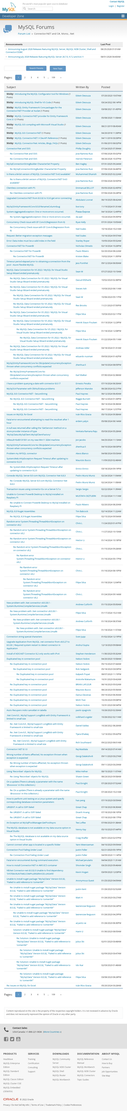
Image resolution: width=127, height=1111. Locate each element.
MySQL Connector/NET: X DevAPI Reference (36, 138)
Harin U (79, 931)
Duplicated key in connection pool (23, 658)
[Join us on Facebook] (6, 1040)
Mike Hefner (82, 771)
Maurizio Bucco (83, 460)
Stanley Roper (82, 240)
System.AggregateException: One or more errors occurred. (35, 211)
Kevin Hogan (82, 872)
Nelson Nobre (82, 658)
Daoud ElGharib (83, 280)
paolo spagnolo (83, 710)
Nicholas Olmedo (84, 246)
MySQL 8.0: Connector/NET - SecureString (27, 393)
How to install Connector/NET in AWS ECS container (32, 865)
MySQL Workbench (61, 1079)
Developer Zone (13, 16)
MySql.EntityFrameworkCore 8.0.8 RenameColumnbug (33, 206)
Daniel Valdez (82, 725)
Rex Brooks (81, 305)
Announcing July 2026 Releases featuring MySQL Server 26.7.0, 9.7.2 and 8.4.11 (46, 56)
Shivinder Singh (83, 865)
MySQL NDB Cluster (62, 1067)
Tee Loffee (81, 822)
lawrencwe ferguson (85, 906)
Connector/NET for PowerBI (20, 246)
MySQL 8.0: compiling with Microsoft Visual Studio (39, 124)
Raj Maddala (82, 749)
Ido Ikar (79, 965)
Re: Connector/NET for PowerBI (25, 251)
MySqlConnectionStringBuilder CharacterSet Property (33, 164)
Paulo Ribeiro (82, 251)
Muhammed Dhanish (86, 174)
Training (31, 1059)
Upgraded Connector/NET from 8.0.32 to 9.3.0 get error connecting (39, 198)
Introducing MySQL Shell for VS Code (33, 102)
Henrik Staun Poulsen (86, 322)
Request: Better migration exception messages (29, 235)
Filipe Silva (81, 314)
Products (10, 1053)
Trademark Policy (54, 1105)
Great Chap (81, 807)
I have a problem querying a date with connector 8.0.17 (34, 383)
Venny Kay (81, 829)
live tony (80, 206)
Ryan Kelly (81, 222)
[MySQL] (9, 7)
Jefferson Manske (84, 388)
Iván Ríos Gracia (83, 414)
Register (121, 6)
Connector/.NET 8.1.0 (17, 749)
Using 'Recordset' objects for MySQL (24, 771)
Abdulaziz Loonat (84, 199)
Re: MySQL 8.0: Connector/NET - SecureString (32, 399)
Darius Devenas (83, 694)
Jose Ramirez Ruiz (84, 153)
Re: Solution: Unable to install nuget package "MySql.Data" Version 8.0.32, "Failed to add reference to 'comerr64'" (43, 941)
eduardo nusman (84, 356)
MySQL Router (59, 1075)
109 (53, 77)
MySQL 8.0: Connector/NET (28, 133)
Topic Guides (83, 1079)
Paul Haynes (82, 393)
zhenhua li (81, 364)
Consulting (33, 1067)
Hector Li (80, 540)
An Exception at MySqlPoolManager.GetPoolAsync (31, 822)
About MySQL (111, 1053)
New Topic (58, 68)
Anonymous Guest (85, 880)
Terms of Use (37, 1105)
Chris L (79, 523)
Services (33, 1053)
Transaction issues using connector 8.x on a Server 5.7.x (34, 489)
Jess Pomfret (82, 263)
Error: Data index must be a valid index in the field (31, 240)
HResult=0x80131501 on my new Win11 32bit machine (33, 440)
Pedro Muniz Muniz (85, 475)
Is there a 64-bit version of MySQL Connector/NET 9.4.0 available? (38, 174)
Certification (33, 1063)
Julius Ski (80, 941)
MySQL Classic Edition (13, 1079)
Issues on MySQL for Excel (19, 414)
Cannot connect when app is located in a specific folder (33, 844)
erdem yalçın (82, 421)
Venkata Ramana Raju (86, 431)
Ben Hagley (81, 164)
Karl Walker (81, 375)
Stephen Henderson (86, 653)
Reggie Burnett (83, 399)
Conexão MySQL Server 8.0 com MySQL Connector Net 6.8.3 (36, 475)
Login (111, 6)
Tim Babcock (82, 511)
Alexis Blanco (82, 453)
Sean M (79, 271)
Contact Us (107, 1059)
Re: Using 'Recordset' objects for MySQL (29, 776)
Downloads (61, 1053)
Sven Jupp (80, 636)
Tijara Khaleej (82, 734)
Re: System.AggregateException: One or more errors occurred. (40, 216)
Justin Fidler (81, 849)
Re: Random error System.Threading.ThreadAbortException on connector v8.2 (43, 559)
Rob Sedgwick (82, 669)
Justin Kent (81, 889)
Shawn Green (82, 776)
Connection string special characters (24, 636)
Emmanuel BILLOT (85, 188)
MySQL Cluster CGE (12, 1083)
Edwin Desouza (83, 95)
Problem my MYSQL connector (22, 453)
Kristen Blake (82, 256)
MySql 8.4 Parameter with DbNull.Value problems (31, 388)
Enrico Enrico (82, 468)
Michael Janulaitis (84, 860)
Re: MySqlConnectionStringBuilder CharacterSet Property (38, 169)
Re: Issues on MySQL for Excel (21, 985)
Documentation (88, 1053)
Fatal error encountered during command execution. (32, 860)
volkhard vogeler (84, 717)
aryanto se (81, 923)
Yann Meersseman (85, 844)
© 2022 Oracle (27, 1099)
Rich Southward (83, 742)
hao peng (80, 800)
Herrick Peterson (84, 158)
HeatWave (8, 1059)
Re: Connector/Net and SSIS (23, 153)
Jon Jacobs (81, 440)
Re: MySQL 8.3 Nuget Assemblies (26, 516)
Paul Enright (82, 783)
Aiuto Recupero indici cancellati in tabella (26, 710)
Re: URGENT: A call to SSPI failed (25, 812)
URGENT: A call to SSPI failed (20, 807)
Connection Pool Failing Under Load (24, 849)
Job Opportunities (110, 1071)
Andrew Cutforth (84, 604)
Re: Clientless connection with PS (26, 193)
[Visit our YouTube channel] (18, 1040)
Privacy (6, 1105)
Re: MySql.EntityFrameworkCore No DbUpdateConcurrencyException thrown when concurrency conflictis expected (39, 375)
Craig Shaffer (82, 838)
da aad (79, 216)
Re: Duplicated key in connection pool (28, 664)
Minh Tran (81, 700)
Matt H (79, 897)
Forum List (24, 33)
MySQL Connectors (86, 1075)
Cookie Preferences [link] (73, 1105)
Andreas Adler (82, 348)
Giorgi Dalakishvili (84, 756)
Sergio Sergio (82, 489)
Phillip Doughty (83, 148)
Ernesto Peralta (83, 383)
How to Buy (107, 1063)
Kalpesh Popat (83, 674)
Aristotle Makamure (85, 679)
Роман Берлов (83, 211)
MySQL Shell (58, 1071)
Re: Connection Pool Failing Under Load (29, 855)
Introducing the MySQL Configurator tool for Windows (41, 94)
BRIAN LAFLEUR (83, 684)
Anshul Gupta (82, 645)
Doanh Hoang (82, 812)
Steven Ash (81, 288)
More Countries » (52, 1031)
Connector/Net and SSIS (18, 148)
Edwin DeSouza (83, 143)
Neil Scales (81, 229)
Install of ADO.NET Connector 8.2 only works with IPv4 (33, 653)
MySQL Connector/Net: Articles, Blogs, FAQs (36, 143)
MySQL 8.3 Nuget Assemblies (21, 511)
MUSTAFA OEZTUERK (86, 496)
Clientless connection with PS (21, 188)
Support (31, 1071)
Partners (106, 1067)
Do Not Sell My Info (20, 1105)
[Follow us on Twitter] (12, 1040)
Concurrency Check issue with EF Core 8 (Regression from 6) (36, 222)
